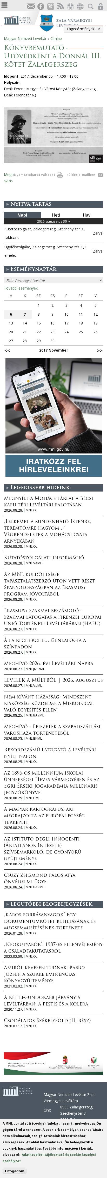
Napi (22, 215)
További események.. (21, 288)
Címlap (56, 38)
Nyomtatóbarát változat (34, 175)
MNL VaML (34, 685)
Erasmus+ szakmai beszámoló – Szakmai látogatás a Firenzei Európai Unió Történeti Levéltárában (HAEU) (53, 618)
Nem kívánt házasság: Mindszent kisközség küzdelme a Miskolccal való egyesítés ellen (48, 704)
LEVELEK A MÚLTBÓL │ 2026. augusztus (53, 680)
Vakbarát (70, 6)
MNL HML (33, 798)
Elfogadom (14, 1171)
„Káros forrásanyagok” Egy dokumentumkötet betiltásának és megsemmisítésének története (50, 922)
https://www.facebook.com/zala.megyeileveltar (40, 6)
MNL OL (31, 510)
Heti (56, 215)
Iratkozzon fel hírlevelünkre (30, 6)
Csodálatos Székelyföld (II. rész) (47, 1021)
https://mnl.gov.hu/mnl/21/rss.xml (60, 6)
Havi (87, 215)
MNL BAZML (35, 715)
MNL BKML (34, 738)
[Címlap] (21, 19)
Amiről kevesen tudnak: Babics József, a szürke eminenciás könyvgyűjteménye (44, 975)
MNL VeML (34, 563)
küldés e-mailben (80, 175)
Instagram (50, 6)
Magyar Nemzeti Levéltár (25, 38)
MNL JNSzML (35, 669)
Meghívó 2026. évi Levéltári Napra (48, 664)
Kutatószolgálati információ (44, 558)
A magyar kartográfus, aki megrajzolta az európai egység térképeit (44, 816)
